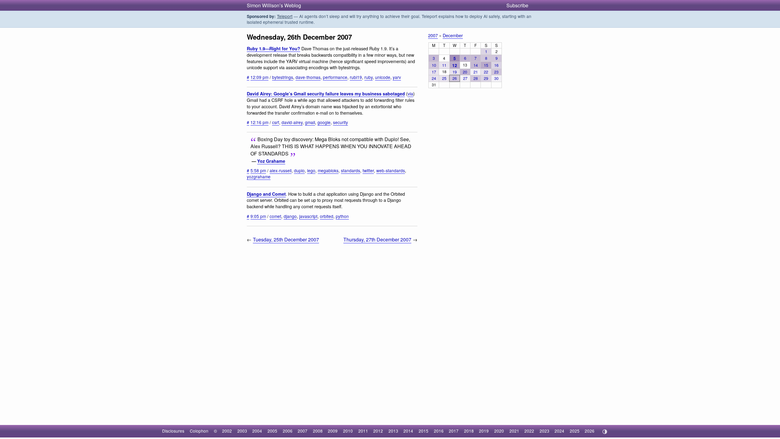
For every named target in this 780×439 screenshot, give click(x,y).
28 (475, 78)
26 (454, 78)
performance (335, 77)
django (290, 216)
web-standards (390, 170)
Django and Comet (266, 194)
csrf (275, 122)
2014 (408, 431)
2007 (433, 35)
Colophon (199, 431)
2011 (363, 431)
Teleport (284, 16)
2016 (439, 431)
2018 (469, 431)
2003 (242, 431)
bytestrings (282, 77)
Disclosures (173, 431)
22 (486, 72)
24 (434, 78)
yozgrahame (259, 176)
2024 (559, 431)
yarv (397, 77)
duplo (299, 170)
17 (434, 72)
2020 (499, 431)
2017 (454, 431)
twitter (368, 170)
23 (496, 72)
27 (465, 78)
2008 (318, 431)
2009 (333, 431)
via (410, 93)
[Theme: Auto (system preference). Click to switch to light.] (604, 431)
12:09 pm (259, 77)
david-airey (292, 122)
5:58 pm (258, 170)
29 (486, 78)
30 (496, 78)
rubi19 (356, 77)
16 (496, 65)
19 (454, 72)
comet (275, 216)
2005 (272, 431)
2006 (287, 431)
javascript (308, 216)
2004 (257, 431)
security (340, 122)
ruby (368, 77)
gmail (310, 122)
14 (475, 65)
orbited (326, 216)
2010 (348, 431)
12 (454, 65)
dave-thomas (308, 77)
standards (350, 170)
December (453, 35)
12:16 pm (259, 122)
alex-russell (281, 170)
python (342, 216)
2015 (423, 431)
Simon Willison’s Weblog (274, 5)
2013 (393, 431)
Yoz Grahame (271, 161)
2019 (484, 431)
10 (434, 65)
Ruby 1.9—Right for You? (273, 48)
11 (444, 65)
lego (311, 170)
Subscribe (517, 5)
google (324, 122)
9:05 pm (258, 216)
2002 (227, 431)
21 (475, 72)
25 (444, 78)
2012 (378, 431)
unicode (382, 77)
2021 (514, 431)
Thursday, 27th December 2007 (377, 239)
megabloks (328, 170)
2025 (575, 431)
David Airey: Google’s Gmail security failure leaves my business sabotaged (326, 94)
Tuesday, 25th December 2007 (286, 239)
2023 (544, 431)
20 (465, 72)
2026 (589, 431)
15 (486, 65)
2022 (529, 431)
